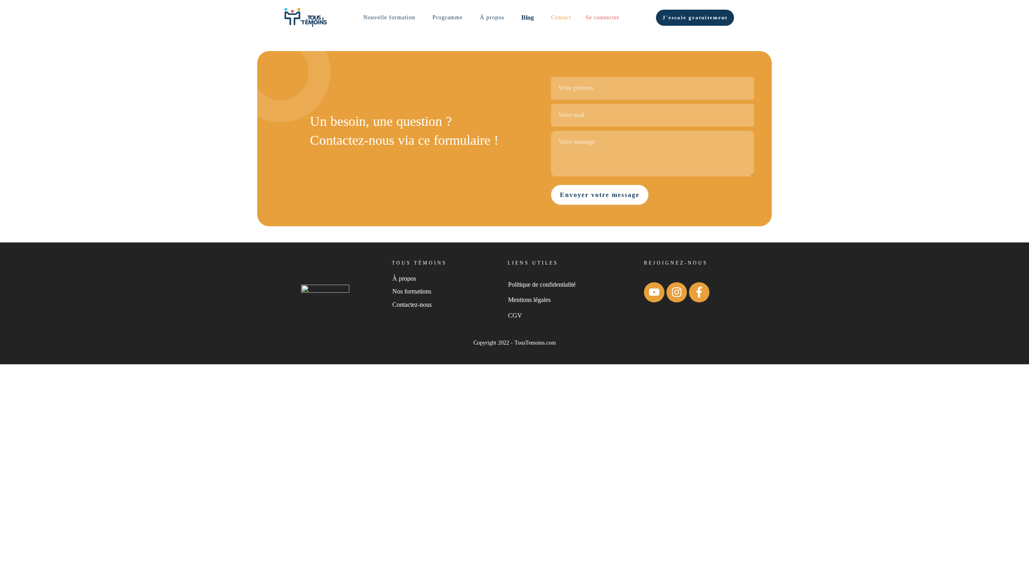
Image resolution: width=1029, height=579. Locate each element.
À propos (404, 278)
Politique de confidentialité (542, 284)
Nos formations (411, 291)
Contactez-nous (412, 304)
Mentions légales (529, 299)
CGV (515, 315)
